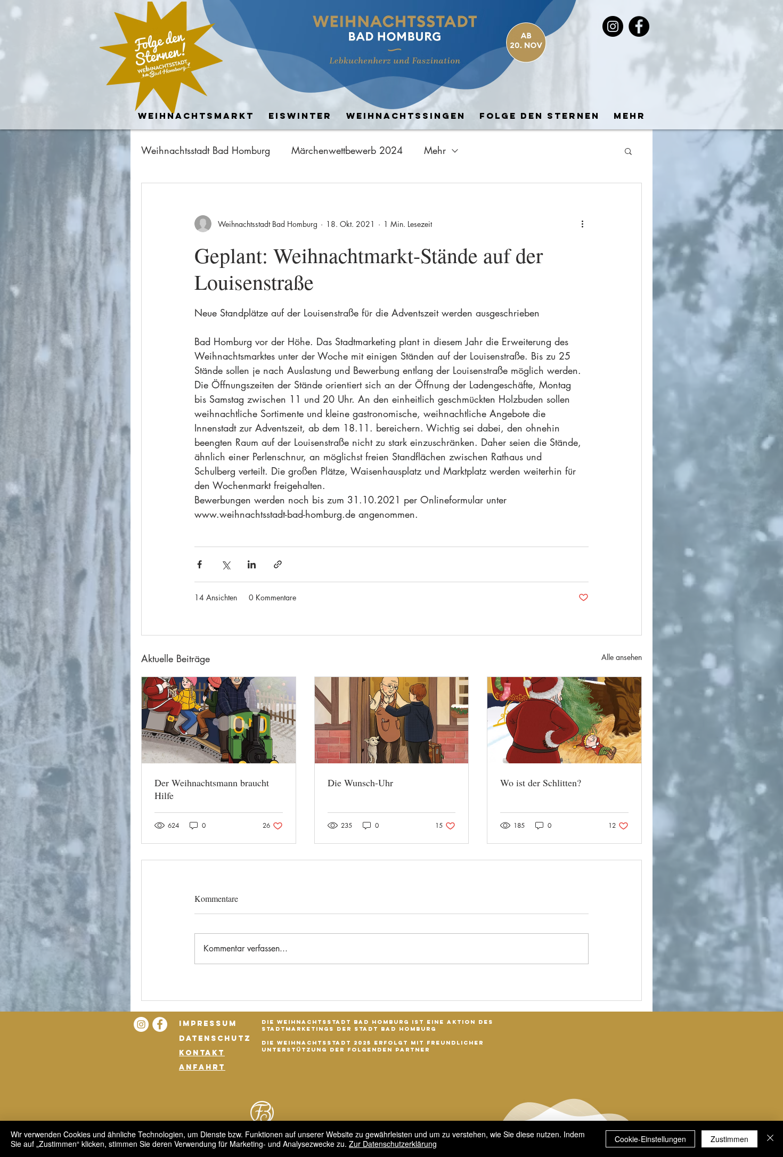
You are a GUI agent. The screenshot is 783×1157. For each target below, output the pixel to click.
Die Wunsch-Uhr (360, 782)
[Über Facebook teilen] (199, 564)
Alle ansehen (621, 657)
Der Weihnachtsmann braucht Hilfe (211, 789)
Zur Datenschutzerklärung (393, 1143)
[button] (628, 150)
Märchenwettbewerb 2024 (347, 150)
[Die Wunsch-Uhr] (392, 720)
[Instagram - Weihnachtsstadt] (612, 26)
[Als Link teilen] (278, 564)
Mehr (435, 150)
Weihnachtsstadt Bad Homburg (205, 150)
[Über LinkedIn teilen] (252, 564)
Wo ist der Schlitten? (540, 782)
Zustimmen (729, 1139)
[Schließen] (770, 1138)
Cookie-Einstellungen (650, 1139)
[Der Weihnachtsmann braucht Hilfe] (219, 720)
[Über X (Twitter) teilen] (226, 564)
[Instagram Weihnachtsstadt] (141, 1024)
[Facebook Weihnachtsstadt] (639, 26)
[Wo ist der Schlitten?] (564, 720)
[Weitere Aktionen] (582, 223)
